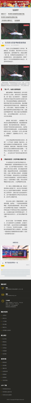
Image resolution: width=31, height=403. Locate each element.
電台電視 (26, 4)
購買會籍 (5, 362)
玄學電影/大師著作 (7, 330)
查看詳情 (27, 264)
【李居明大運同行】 (7, 20)
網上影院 (21, 4)
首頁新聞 (17, 20)
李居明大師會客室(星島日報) (9, 17)
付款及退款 (5, 380)
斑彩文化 (5, 318)
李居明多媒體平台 (16, 45)
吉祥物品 (5, 347)
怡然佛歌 (5, 353)
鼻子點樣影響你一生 (11, 262)
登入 (22, 6)
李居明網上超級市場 (7, 391)
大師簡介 (5, 315)
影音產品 (5, 344)
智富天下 (3, 14)
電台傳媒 (5, 324)
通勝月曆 (5, 368)
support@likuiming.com (11, 295)
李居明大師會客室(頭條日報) (16, 14)
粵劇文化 (5, 327)
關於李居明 (20, 1)
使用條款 (5, 377)
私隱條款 (5, 374)
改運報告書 (5, 371)
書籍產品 (5, 341)
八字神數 (5, 321)
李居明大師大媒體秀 (7, 394)
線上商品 (5, 338)
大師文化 (16, 6)
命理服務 (5, 350)
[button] (2, 270)
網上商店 (26, 1)
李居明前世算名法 (7, 388)
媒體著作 (15, 4)
